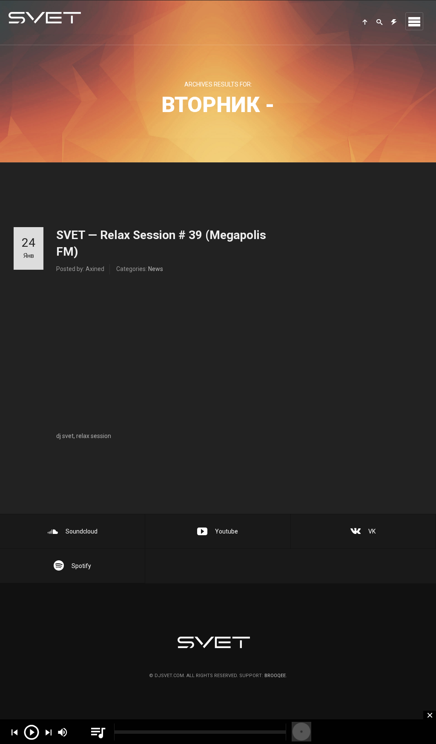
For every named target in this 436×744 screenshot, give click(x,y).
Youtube (226, 531)
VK (372, 531)
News (155, 268)
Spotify (81, 565)
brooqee (275, 675)
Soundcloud (82, 531)
